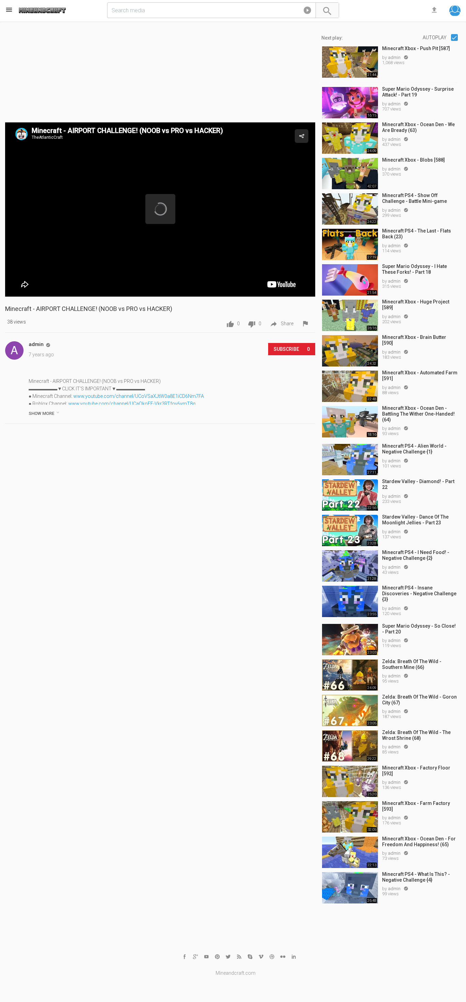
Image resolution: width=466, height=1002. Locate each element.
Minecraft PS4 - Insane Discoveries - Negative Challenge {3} (419, 593)
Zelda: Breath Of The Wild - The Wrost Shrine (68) (416, 735)
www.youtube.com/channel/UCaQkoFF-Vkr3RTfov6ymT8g (131, 403)
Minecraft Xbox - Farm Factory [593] (416, 806)
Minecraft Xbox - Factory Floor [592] (416, 770)
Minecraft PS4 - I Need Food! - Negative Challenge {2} (415, 555)
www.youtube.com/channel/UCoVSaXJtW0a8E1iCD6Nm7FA (138, 396)
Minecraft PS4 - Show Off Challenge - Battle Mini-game (414, 198)
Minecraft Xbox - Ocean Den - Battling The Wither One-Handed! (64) (418, 413)
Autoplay (435, 37)
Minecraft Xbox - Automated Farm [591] (419, 375)
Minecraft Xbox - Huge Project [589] (415, 304)
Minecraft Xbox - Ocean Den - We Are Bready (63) (418, 127)
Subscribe (292, 349)
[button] (307, 11)
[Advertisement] (160, 74)
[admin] (14, 350)
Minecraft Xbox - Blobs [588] (413, 160)
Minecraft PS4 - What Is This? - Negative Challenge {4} (416, 877)
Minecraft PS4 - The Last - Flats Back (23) (416, 233)
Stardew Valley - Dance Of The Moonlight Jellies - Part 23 (415, 519)
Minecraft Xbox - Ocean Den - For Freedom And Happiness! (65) (419, 841)
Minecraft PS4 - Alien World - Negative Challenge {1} (414, 448)
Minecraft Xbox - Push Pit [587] (416, 48)
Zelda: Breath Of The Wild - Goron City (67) (419, 699)
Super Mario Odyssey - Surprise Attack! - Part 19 (418, 92)
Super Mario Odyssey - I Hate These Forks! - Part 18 (414, 269)
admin (395, 57)
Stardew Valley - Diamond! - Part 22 (418, 484)
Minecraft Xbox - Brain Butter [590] (414, 340)
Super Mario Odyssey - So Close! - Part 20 (419, 628)
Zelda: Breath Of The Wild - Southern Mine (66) (411, 664)
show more (44, 413)
